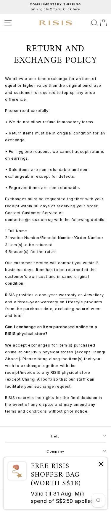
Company (55, 451)
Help (55, 436)
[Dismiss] (101, 465)
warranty (68, 295)
